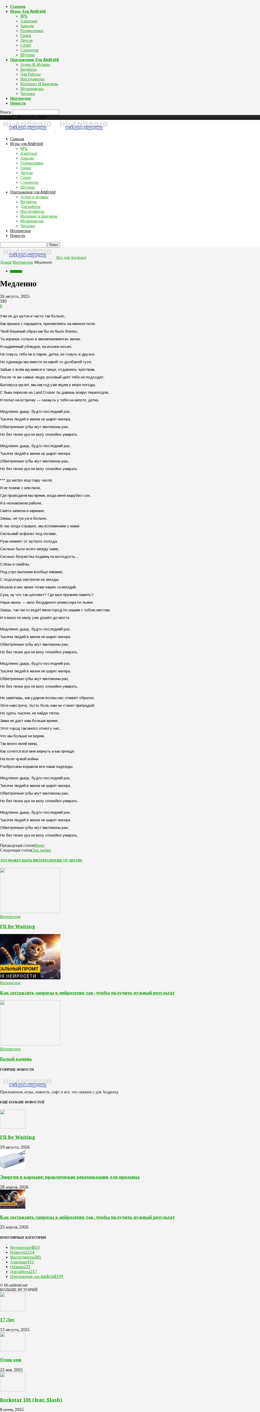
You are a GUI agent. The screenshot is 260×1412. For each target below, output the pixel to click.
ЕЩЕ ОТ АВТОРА (68, 860)
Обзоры (20, 1266)
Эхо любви (41, 850)
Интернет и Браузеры (39, 83)
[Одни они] (12, 1350)
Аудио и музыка (35, 64)
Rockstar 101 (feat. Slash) (31, 1400)
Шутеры (27, 54)
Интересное (20, 98)
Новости (18, 103)
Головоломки (31, 30)
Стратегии (29, 50)
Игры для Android (28, 11)
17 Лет (7, 1319)
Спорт (25, 45)
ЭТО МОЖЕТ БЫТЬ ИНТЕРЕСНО (27, 860)
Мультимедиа (32, 88)
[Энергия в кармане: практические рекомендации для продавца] (12, 1167)
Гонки (25, 35)
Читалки (27, 93)
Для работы (30, 74)
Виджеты (28, 69)
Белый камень (16, 1059)
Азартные (28, 21)
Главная (17, 6)
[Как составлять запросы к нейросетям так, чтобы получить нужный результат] (30, 978)
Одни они (10, 1359)
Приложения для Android (34, 59)
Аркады (27, 25)
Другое (26, 40)
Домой (6, 262)
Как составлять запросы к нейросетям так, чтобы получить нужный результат (87, 992)
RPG (23, 16)
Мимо (39, 845)
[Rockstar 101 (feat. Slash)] (12, 1390)
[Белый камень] (30, 1044)
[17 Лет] (12, 1310)
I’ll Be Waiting (17, 926)
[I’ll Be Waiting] (30, 912)
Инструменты (32, 79)
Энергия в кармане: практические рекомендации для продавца (70, 1177)
